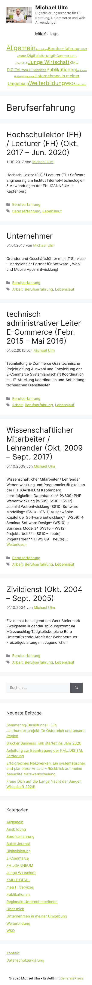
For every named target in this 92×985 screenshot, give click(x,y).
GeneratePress (71, 978)
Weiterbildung (47, 83)
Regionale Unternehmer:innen (32, 902)
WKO (70, 83)
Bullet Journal (18, 844)
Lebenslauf (52, 211)
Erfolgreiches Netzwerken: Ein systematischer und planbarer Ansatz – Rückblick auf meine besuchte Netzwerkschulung (45, 768)
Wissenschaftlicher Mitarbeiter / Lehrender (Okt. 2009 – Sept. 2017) (44, 443)
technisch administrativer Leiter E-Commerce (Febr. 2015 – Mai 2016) (43, 327)
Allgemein (21, 48)
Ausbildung (42, 49)
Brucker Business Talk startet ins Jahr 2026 (43, 743)
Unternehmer (29, 235)
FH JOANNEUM (19, 865)
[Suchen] (76, 688)
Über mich (80, 84)
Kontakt (12, 953)
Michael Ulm (51, 7)
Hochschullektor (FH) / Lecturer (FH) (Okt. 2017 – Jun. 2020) (44, 143)
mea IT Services (33, 70)
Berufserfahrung (63, 48)
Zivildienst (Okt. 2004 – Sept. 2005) (44, 594)
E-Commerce (63, 56)
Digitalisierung (40, 55)
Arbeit (17, 289)
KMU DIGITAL (18, 880)
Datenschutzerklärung (25, 960)
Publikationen (61, 69)
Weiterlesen (16, 544)
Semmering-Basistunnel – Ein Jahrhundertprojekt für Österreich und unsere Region (45, 730)
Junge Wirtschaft (49, 62)
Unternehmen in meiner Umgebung (36, 916)
